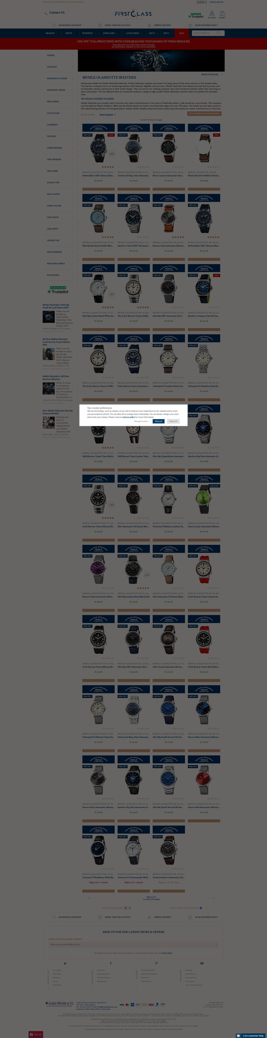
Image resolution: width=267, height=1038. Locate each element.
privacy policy (129, 417)
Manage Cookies (141, 421)
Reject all (173, 421)
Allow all (158, 421)
